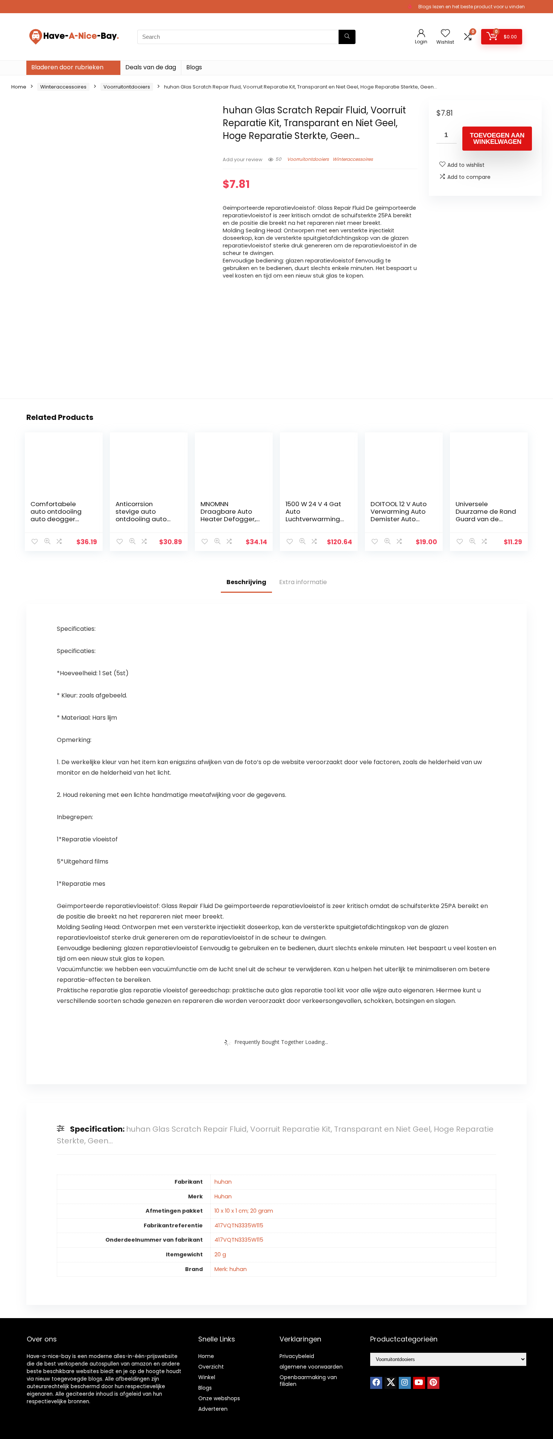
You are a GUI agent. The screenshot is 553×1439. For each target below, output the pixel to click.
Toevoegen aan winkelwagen (497, 138)
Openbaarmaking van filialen (308, 1380)
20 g (220, 1254)
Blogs (194, 67)
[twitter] (390, 1383)
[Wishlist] (445, 33)
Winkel (206, 1377)
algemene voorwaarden (311, 1366)
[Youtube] (419, 1383)
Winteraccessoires (63, 86)
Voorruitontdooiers (126, 86)
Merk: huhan (230, 1269)
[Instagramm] (405, 1383)
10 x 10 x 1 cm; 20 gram (243, 1211)
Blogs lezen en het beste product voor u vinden (471, 6)
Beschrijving (246, 582)
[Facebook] (376, 1383)
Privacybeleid (297, 1356)
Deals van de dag (150, 67)
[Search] (347, 37)
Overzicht (211, 1366)
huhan (223, 1182)
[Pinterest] (433, 1383)
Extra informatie (303, 582)
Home (18, 86)
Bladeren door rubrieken (67, 67)
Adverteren (213, 1409)
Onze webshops (219, 1398)
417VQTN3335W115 (238, 1225)
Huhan (223, 1196)
